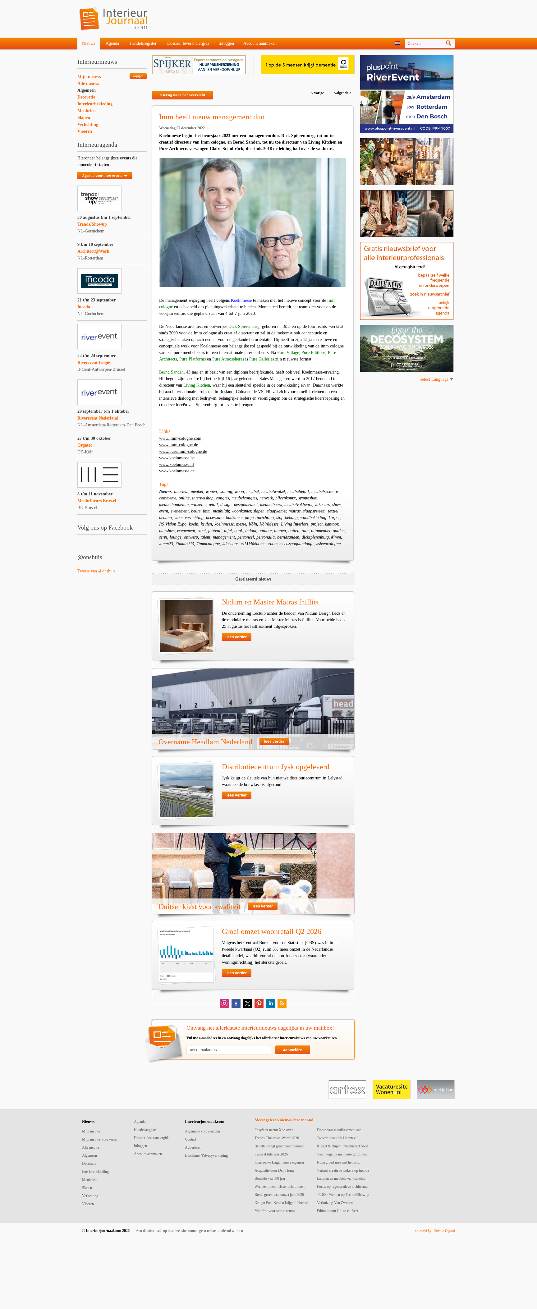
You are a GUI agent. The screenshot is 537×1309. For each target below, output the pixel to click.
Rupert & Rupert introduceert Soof (342, 1146)
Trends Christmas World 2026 (277, 1138)
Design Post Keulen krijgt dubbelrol (281, 1203)
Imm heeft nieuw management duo (211, 117)
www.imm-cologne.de (178, 445)
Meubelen (86, 110)
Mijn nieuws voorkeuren (100, 1139)
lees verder (237, 637)
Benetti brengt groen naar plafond (279, 1146)
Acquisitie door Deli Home (274, 1170)
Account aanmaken (260, 43)
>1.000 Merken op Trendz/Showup (343, 1194)
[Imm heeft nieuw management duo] (252, 222)
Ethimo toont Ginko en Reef (337, 1211)
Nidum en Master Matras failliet (270, 602)
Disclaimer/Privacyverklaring (206, 1155)
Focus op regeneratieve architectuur (343, 1186)
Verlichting (87, 124)
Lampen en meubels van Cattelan (341, 1178)
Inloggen (226, 43)
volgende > (342, 93)
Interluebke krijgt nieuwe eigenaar (279, 1162)
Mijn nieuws (89, 76)
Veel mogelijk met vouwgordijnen (342, 1154)
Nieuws (88, 43)
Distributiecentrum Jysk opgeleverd (275, 767)
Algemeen (86, 90)
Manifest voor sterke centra (275, 1211)
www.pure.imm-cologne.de (183, 451)
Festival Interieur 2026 (271, 1154)
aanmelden (292, 1049)
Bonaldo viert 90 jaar (270, 1178)
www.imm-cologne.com (180, 438)
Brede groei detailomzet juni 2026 (279, 1194)
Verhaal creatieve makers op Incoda (343, 1170)
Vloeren (84, 131)
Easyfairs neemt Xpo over (274, 1130)
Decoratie (86, 97)
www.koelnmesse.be (177, 458)
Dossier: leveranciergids (188, 43)
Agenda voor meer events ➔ (104, 175)
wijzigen (138, 76)
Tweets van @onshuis (96, 571)
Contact (190, 1139)
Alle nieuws (88, 83)
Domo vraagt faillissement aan (339, 1130)
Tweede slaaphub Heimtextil (337, 1138)
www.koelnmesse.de (177, 471)
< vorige (318, 93)
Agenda (112, 43)
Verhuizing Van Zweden (335, 1203)
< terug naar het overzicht (182, 95)
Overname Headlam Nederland (205, 742)
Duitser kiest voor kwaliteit (199, 907)
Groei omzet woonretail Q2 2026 (271, 931)
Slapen (83, 117)
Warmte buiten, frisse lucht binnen (280, 1186)
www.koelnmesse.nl (176, 464)
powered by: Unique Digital (435, 1231)
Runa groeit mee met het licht (338, 1162)
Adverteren (193, 1147)
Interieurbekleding (94, 104)
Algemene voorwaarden (202, 1131)
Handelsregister (143, 43)
